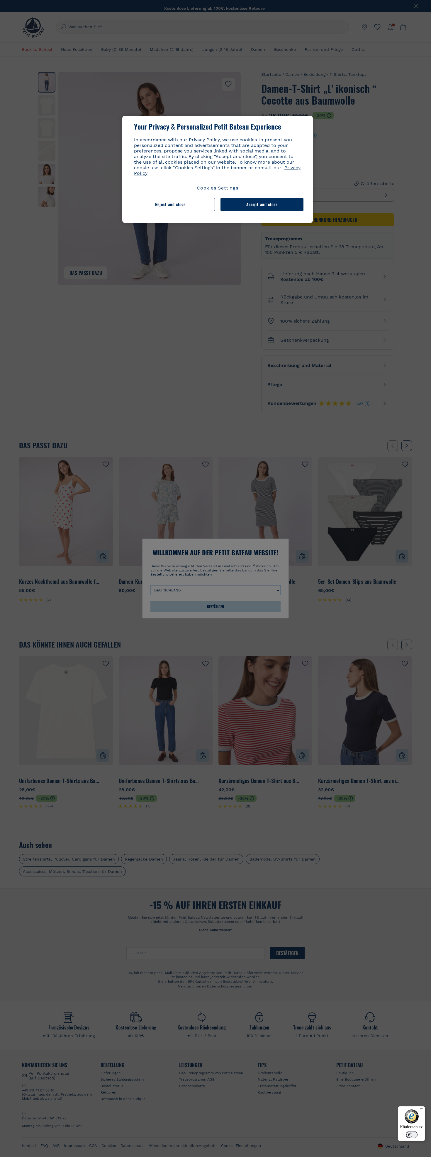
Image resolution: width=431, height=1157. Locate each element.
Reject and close (170, 204)
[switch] (412, 1134)
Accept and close (262, 204)
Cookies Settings (217, 188)
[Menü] (421, 1109)
